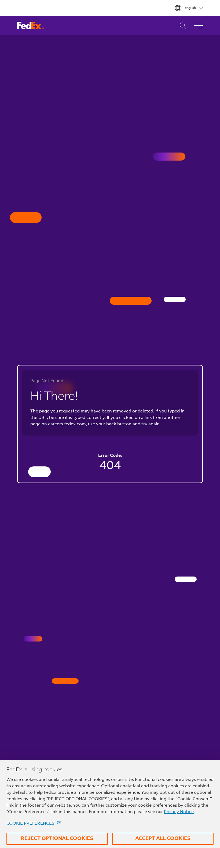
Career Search (181, 25)
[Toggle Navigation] (198, 25)
